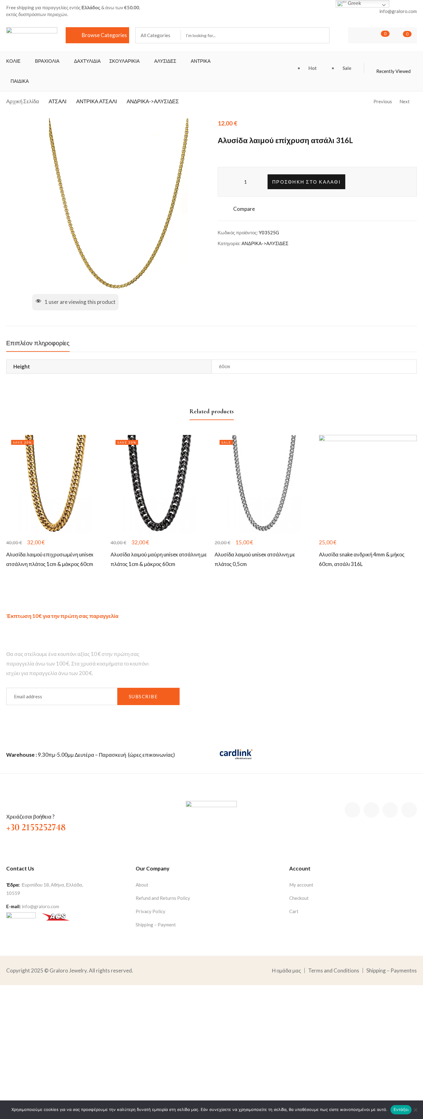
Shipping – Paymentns (391, 970)
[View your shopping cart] (398, 35)
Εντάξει (401, 1109)
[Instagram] (390, 810)
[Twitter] (371, 810)
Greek (354, 3)
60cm (224, 366)
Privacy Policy (150, 911)
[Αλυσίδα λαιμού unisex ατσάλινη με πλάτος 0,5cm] (264, 484)
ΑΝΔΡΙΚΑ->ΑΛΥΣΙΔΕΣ (153, 101)
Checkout (299, 898)
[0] (375, 35)
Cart (294, 911)
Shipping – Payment (156, 924)
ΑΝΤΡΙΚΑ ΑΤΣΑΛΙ (96, 101)
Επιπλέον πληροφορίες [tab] (38, 343)
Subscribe (143, 696)
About (142, 884)
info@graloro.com (40, 906)
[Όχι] (415, 1110)
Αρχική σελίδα (22, 101)
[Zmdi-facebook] (352, 810)
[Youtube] (409, 810)
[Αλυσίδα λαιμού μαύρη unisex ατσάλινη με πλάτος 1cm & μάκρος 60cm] (160, 484)
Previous (382, 101)
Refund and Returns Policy (163, 898)
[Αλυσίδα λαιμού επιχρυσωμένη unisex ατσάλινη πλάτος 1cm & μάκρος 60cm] (55, 484)
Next (404, 101)
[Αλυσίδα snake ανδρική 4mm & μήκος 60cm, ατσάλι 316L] (368, 484)
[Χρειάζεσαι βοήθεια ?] (11, 804)
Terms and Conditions (333, 970)
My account (301, 884)
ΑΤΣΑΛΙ (58, 101)
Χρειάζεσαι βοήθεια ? (30, 816)
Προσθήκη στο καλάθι (306, 182)
